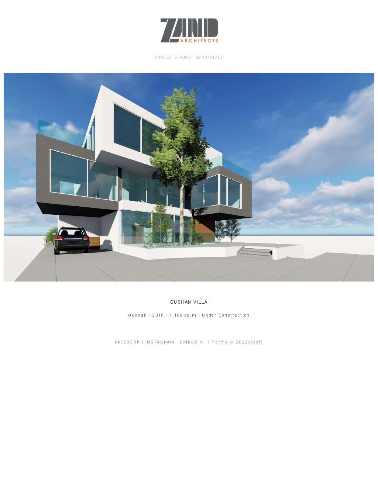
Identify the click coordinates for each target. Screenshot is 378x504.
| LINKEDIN (189, 342)
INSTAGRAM (160, 342)
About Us (190, 57)
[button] (10, 177)
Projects (166, 57)
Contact (213, 57)
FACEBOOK (127, 342)
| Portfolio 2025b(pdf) (235, 342)
